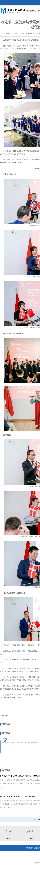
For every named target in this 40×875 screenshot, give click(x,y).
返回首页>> (4, 716)
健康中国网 (29, 848)
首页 (27, 11)
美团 (31, 838)
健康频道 (33, 11)
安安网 (7, 838)
